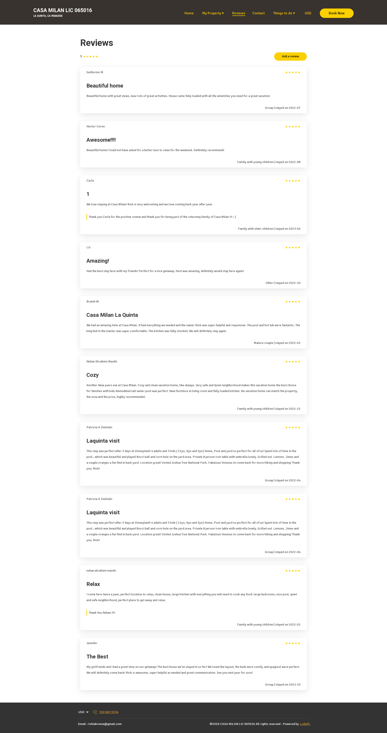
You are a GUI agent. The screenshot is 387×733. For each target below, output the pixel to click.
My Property (213, 13)
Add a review (290, 56)
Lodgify (305, 724)
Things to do (284, 13)
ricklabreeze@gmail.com (105, 724)
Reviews (238, 13)
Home (189, 13)
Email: (82, 724)
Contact (258, 13)
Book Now (337, 13)
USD (308, 13)
